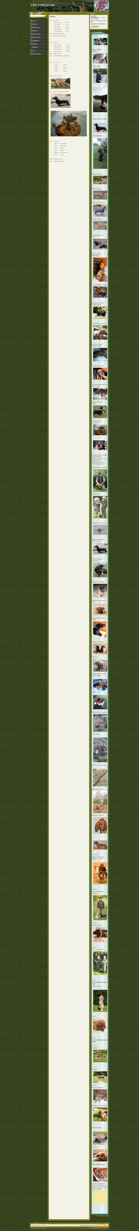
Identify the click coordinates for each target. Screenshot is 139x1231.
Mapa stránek (101, 1)
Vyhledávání (33, 13)
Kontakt (34, 24)
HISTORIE (34, 44)
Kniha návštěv (36, 37)
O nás (33, 21)
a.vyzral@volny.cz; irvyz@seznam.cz (95, 26)
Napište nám (35, 27)
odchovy (35, 47)
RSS (106, 1)
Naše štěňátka (36, 54)
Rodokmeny (35, 40)
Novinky (34, 30)
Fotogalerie (36, 34)
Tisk (95, 1)
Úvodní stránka (53, 13)
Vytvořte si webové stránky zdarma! (88, 1225)
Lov (33, 50)
